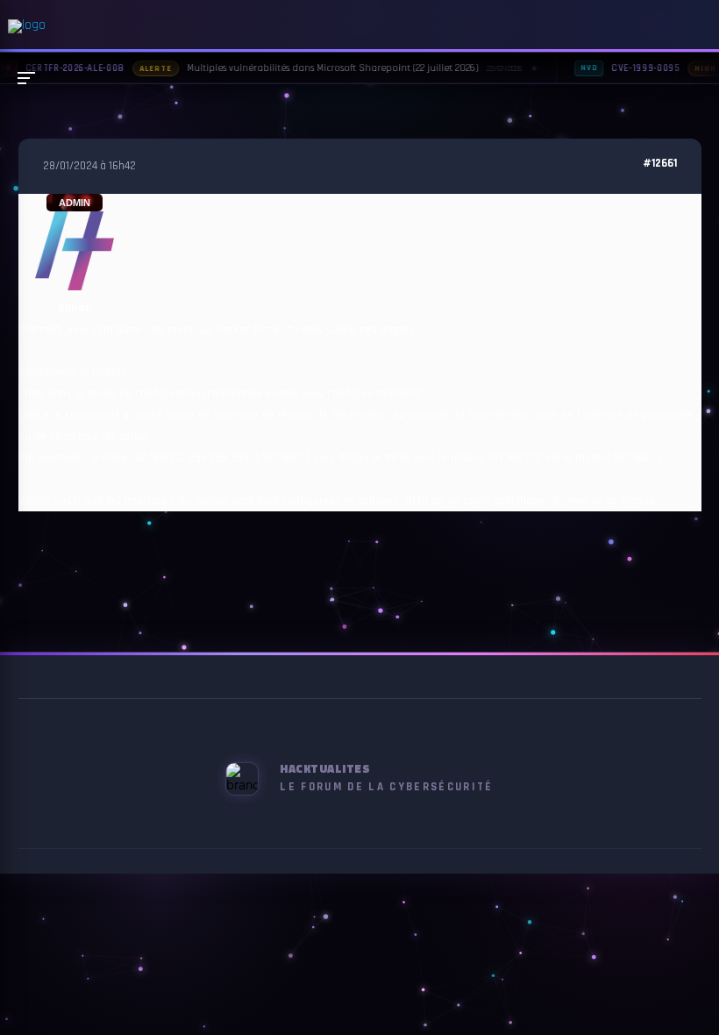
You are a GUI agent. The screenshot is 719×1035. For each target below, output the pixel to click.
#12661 (660, 163)
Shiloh (74, 308)
